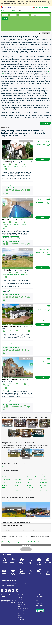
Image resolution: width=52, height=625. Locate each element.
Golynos (29, 485)
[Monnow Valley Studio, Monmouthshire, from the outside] (17, 314)
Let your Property (22, 610)
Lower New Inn (43, 490)
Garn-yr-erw (5, 485)
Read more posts (39, 605)
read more (45, 123)
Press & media (21, 613)
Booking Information (22, 599)
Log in (45, 7)
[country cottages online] (9, 7)
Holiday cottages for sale (23, 608)
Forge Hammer (19, 482)
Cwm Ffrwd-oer (6, 479)
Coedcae (17, 477)
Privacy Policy (21, 615)
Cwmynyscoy (43, 479)
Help (19, 606)
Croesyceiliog (43, 477)
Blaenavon (5, 467)
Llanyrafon (30, 490)
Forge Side (29, 482)
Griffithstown (5, 488)
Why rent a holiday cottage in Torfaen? (12, 525)
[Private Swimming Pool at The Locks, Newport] (17, 208)
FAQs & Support (21, 604)
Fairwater (4, 482)
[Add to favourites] (33, 7)
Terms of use (20, 621)
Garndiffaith (18, 485)
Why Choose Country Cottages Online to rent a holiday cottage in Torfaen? (22, 530)
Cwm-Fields (18, 479)
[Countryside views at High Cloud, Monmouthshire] (17, 258)
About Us (20, 597)
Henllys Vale (30, 488)
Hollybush (42, 488)
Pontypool (17, 467)
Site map (20, 617)
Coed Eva (4, 477)
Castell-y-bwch (31, 474)
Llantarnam (18, 490)
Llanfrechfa (5, 490)
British (16, 474)
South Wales (26, 549)
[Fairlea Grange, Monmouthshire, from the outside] (17, 150)
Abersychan (5, 474)
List (40, 7)
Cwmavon (29, 479)
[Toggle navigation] (49, 7)
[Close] (49, 2)
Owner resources (21, 612)
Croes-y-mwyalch (31, 477)
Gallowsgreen (43, 482)
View (42, 159)
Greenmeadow (43, 485)
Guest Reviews (21, 602)
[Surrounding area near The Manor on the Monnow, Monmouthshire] (17, 367)
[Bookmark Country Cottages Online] (34, 7)
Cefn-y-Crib (42, 474)
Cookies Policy (21, 601)
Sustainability (21, 619)
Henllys (16, 488)
